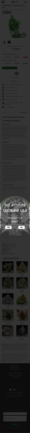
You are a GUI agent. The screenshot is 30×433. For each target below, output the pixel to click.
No (21, 227)
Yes (8, 227)
